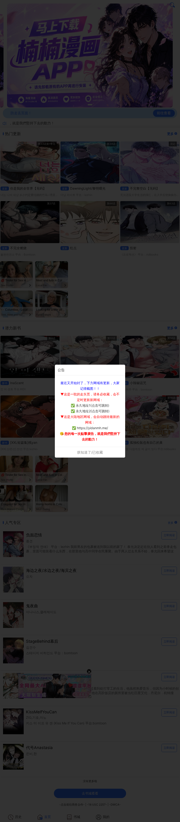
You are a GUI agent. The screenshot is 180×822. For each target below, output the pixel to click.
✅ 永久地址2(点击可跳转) (90, 411)
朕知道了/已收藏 (90, 452)
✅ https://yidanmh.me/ (90, 428)
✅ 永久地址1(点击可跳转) (90, 405)
